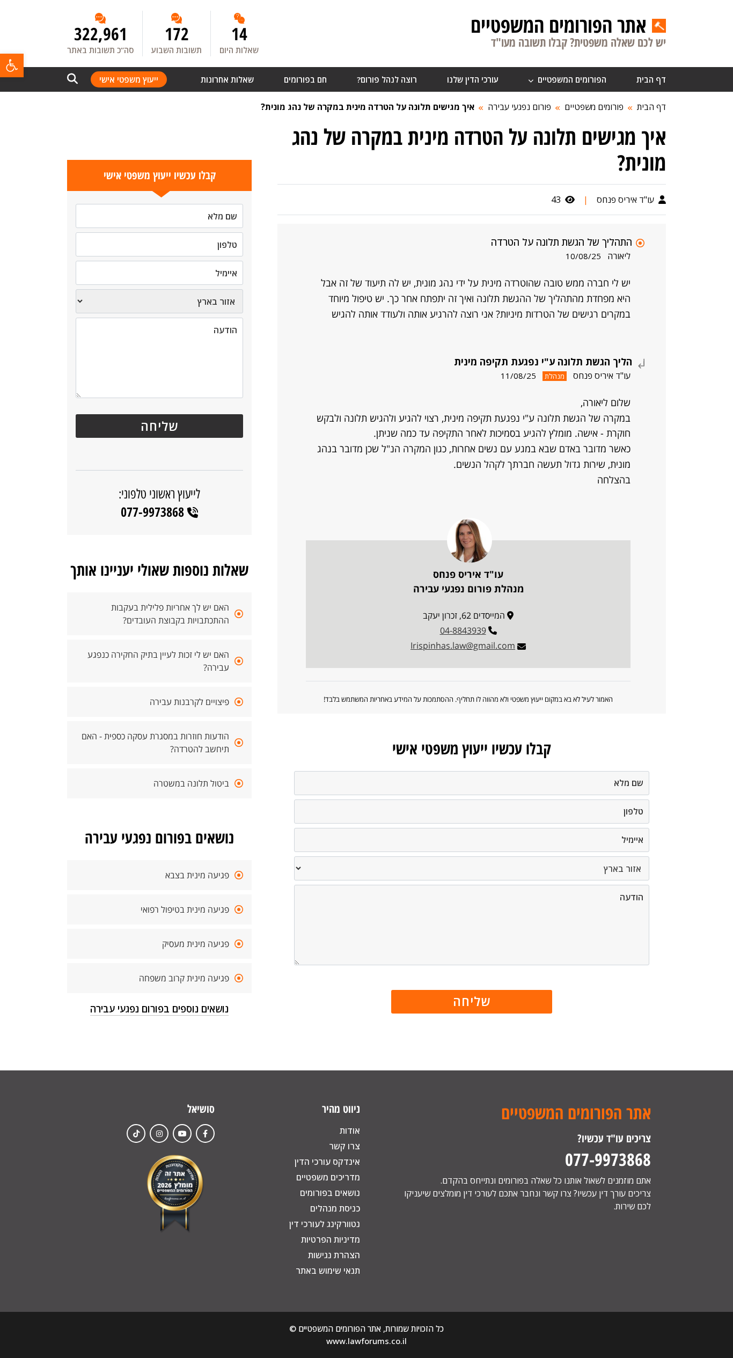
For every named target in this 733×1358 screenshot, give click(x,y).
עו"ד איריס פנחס (626, 199)
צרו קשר (344, 1146)
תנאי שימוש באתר (328, 1270)
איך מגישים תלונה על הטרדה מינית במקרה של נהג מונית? (367, 107)
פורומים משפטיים (594, 107)
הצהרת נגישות (334, 1255)
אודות (350, 1130)
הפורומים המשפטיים (571, 79)
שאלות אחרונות (227, 79)
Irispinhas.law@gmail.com (463, 645)
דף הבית (651, 79)
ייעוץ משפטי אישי (128, 79)
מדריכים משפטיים (328, 1177)
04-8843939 (463, 630)
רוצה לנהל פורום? (387, 79)
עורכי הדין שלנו (473, 79)
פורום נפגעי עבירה (519, 107)
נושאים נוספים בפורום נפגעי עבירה (159, 1008)
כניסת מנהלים (335, 1208)
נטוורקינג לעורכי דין (324, 1224)
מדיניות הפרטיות (330, 1239)
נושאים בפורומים (330, 1193)
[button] (12, 65)
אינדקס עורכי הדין (327, 1162)
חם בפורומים (305, 79)
